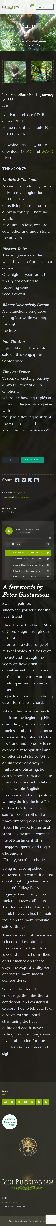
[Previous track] (7, 544)
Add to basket (32, 460)
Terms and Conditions (13, 1206)
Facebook (12, 1102)
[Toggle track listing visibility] (47, 544)
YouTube (5, 1102)
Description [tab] (9, 508)
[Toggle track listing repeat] (18, 544)
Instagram (19, 1102)
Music (22, 492)
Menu (46, 7)
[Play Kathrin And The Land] (9, 531)
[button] (48, 553)
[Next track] (13, 544)
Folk (10, 496)
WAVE (47, 151)
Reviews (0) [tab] (8, 511)
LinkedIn (32, 1102)
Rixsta (24, 1221)
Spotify (46, 1102)
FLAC (27, 151)
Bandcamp (39, 1102)
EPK (4, 1198)
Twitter (25, 1102)
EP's (16, 492)
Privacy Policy (9, 1202)
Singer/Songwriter (22, 496)
